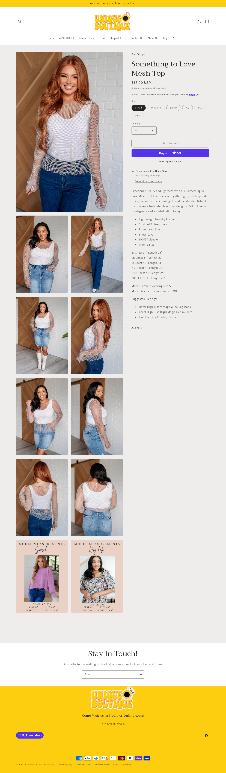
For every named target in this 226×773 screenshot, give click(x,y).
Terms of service (83, 765)
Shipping (136, 88)
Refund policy (65, 765)
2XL (139, 116)
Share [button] (138, 328)
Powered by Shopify (45, 765)
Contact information (122, 765)
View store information (148, 181)
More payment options (170, 161)
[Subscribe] (141, 674)
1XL (202, 108)
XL (187, 107)
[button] (20, 21)
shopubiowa (30, 765)
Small (138, 107)
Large (173, 107)
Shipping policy (102, 765)
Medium (158, 108)
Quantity (136, 123)
